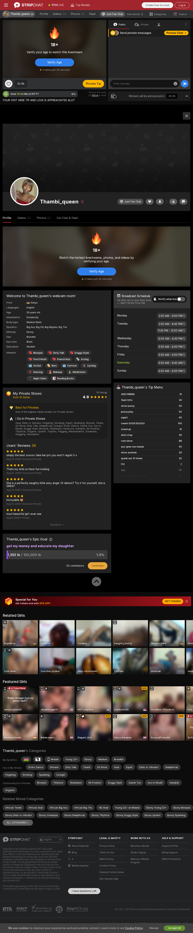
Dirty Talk (58, 352)
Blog (74, 852)
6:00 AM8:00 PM (170, 346)
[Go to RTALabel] (8, 909)
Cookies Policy (107, 865)
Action (37, 365)
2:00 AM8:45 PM (170, 323)
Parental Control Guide (111, 872)
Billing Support (170, 852)
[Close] (186, 601)
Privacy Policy (107, 846)
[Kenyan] (26, 759)
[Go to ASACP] (22, 909)
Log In (182, 5)
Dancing (38, 372)
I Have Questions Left (84, 891)
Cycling (91, 365)
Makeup (57, 372)
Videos (59, 14)
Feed (92, 14)
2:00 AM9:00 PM (170, 315)
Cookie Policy (134, 928)
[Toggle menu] (6, 5)
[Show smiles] (175, 83)
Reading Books (65, 378)
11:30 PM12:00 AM (170, 330)
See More (55, 524)
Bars (54, 365)
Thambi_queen (14, 751)
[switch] (181, 299)
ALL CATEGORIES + (18, 822)
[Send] (184, 83)
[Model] (186, 116)
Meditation (79, 372)
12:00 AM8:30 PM (170, 338)
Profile (44, 14)
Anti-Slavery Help (108, 879)
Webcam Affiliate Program (140, 861)
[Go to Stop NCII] (78, 909)
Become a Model (140, 846)
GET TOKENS (173, 601)
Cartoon (72, 365)
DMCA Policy (106, 859)
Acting (85, 359)
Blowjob (38, 352)
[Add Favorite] (8, 83)
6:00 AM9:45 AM (170, 362)
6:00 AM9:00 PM (170, 354)
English (48, 839)
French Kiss (63, 359)
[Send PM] (183, 202)
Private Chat (174, 32)
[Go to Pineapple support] (60, 909)
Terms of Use (106, 852)
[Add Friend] (173, 202)
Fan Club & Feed (67, 218)
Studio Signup (138, 852)
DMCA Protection (171, 859)
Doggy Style (82, 352)
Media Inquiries (80, 865)
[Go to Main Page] (28, 5)
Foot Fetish (40, 359)
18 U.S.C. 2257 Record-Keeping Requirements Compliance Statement (152, 909)
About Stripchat (80, 846)
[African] (38, 759)
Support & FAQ (170, 846)
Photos (78, 14)
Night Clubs (40, 378)
